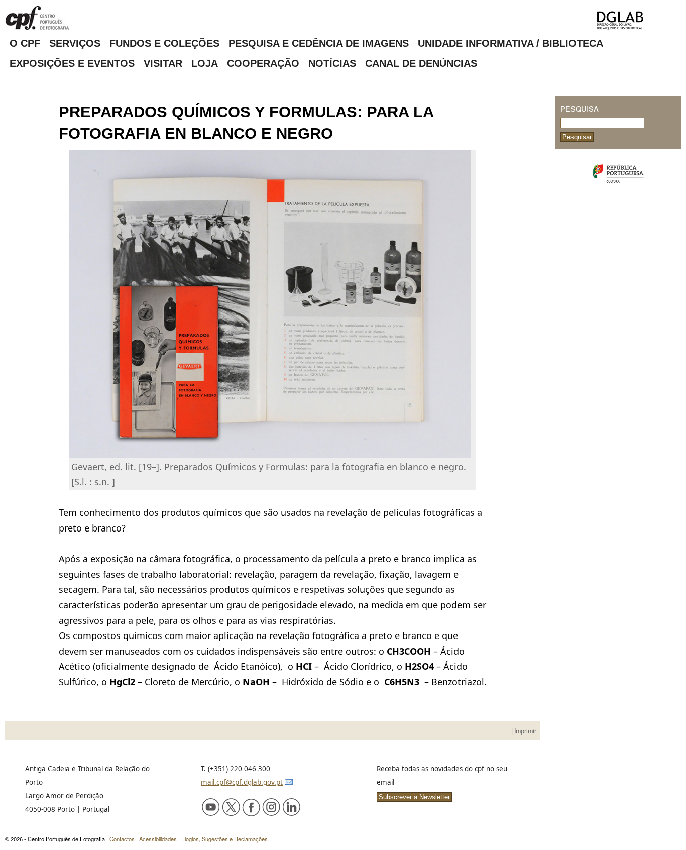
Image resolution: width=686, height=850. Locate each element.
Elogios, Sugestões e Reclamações (224, 839)
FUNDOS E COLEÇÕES (164, 43)
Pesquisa (579, 108)
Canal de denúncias (421, 63)
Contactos (122, 839)
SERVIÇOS (74, 43)
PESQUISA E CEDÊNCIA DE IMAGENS (318, 43)
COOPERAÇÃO (263, 63)
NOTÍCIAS (332, 63)
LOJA (204, 63)
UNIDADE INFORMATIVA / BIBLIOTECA (510, 43)
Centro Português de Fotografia (70, 17)
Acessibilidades (158, 839)
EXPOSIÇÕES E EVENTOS (72, 63)
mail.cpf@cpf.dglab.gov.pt (242, 782)
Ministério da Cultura (618, 174)
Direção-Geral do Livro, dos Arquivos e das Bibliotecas (635, 20)
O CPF (25, 43)
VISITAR (163, 63)
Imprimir (525, 730)
